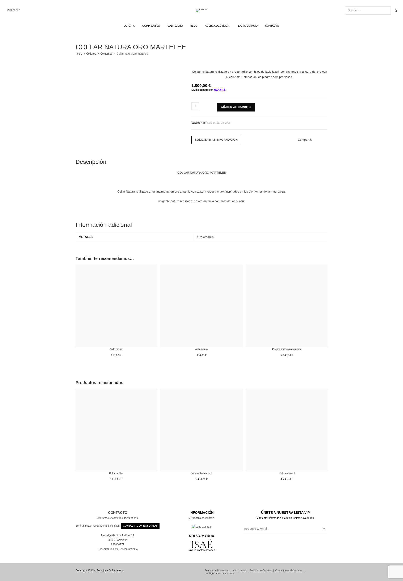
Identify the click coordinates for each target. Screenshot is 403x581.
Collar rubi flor (116, 473)
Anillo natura (116, 349)
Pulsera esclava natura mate (286, 349)
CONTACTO (117, 512)
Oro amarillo (205, 237)
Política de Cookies (261, 570)
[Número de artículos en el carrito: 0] (396, 10)
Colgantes (106, 53)
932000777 (13, 10)
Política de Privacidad (217, 570)
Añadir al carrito (236, 107)
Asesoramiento (129, 549)
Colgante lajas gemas (201, 473)
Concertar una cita (108, 549)
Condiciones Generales (288, 570)
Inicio (79, 53)
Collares (91, 53)
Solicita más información (216, 139)
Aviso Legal (239, 570)
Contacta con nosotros (140, 525)
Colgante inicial (286, 473)
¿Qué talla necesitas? (201, 518)
